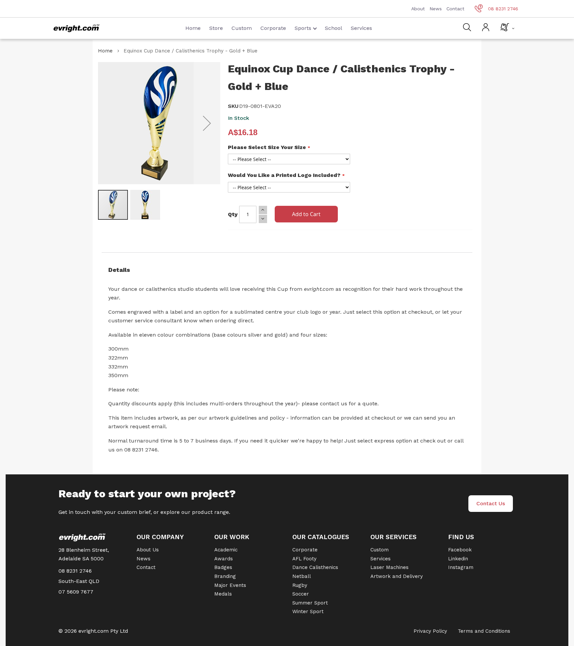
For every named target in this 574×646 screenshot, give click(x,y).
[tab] (287, 270)
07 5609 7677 (75, 592)
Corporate (273, 28)
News (436, 8)
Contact (455, 8)
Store (216, 28)
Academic (226, 550)
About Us (148, 550)
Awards (223, 559)
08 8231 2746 (503, 8)
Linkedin (458, 559)
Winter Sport (308, 611)
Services (361, 28)
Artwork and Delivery (396, 576)
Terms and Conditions (484, 631)
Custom (242, 28)
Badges (223, 567)
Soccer (300, 594)
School (333, 28)
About (418, 8)
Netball (301, 576)
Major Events (230, 585)
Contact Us (490, 503)
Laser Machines (389, 567)
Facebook (460, 550)
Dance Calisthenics (315, 567)
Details (119, 269)
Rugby (299, 585)
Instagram (460, 567)
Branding (225, 576)
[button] (207, 123)
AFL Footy (304, 559)
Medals (223, 594)
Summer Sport (310, 603)
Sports (303, 28)
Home (193, 28)
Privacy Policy (430, 631)
